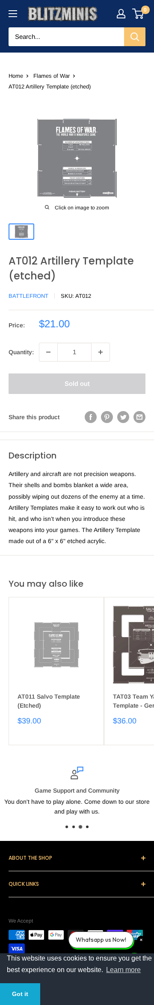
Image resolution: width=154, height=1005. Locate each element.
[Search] (134, 36)
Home (16, 76)
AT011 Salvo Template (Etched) (49, 701)
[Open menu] (13, 13)
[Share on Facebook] (91, 417)
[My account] (121, 13)
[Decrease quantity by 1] (48, 352)
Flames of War (51, 76)
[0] (138, 14)
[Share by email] (139, 417)
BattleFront (28, 296)
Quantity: (21, 352)
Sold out (77, 383)
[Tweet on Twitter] (123, 417)
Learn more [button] (123, 969)
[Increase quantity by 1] (101, 352)
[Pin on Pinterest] (107, 417)
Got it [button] (20, 993)
